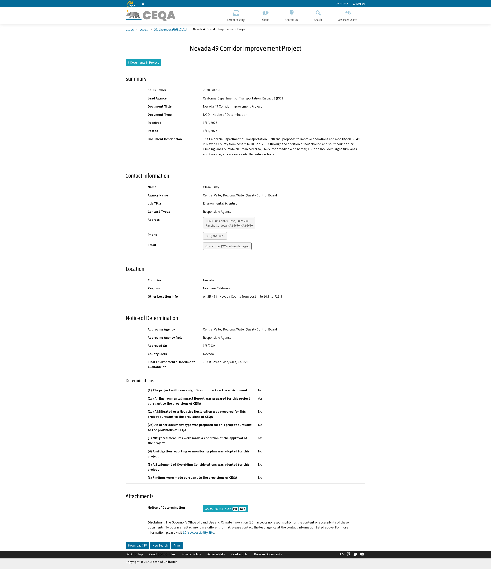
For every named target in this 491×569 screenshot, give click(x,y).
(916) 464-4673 (215, 236)
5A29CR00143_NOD (225, 509)
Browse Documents (268, 554)
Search (318, 20)
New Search (160, 545)
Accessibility (216, 554)
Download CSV (137, 545)
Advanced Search (347, 20)
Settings (360, 4)
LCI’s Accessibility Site (198, 532)
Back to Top (134, 554)
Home (130, 29)
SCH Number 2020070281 (170, 29)
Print (176, 545)
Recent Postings (236, 20)
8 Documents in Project (143, 62)
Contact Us (342, 3)
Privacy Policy (191, 554)
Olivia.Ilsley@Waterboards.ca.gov (227, 246)
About (265, 20)
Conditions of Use (162, 554)
